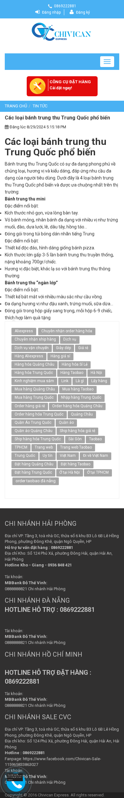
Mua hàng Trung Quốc (34, 397)
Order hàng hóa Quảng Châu (77, 406)
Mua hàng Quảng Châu (35, 389)
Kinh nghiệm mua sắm (34, 381)
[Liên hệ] (16, 777)
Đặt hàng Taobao (75, 464)
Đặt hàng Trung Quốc (33, 472)
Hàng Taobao (71, 372)
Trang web (44, 447)
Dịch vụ (69, 339)
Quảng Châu (82, 414)
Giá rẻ (83, 348)
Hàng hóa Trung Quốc (34, 372)
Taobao (95, 439)
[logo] (62, 31)
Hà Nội (96, 372)
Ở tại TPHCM (98, 472)
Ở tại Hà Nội (69, 472)
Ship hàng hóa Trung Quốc (38, 439)
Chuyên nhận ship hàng (35, 339)
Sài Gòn (75, 439)
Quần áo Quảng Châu (33, 431)
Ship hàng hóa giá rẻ (77, 431)
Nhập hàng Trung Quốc (81, 397)
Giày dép (63, 348)
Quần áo (66, 422)
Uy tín (47, 455)
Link (64, 381)
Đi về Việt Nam (95, 455)
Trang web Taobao (76, 447)
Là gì (80, 381)
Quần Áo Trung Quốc (33, 422)
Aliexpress (24, 331)
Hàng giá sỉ (60, 356)
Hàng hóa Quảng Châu (34, 364)
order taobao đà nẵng (36, 480)
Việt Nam (68, 455)
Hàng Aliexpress (29, 356)
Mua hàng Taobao (77, 389)
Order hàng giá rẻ (30, 406)
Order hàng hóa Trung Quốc (39, 414)
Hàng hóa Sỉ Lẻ (74, 364)
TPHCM (21, 447)
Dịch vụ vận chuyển (32, 348)
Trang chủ (16, 106)
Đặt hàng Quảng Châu (34, 464)
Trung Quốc (25, 455)
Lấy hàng (99, 381)
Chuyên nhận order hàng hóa (66, 331)
